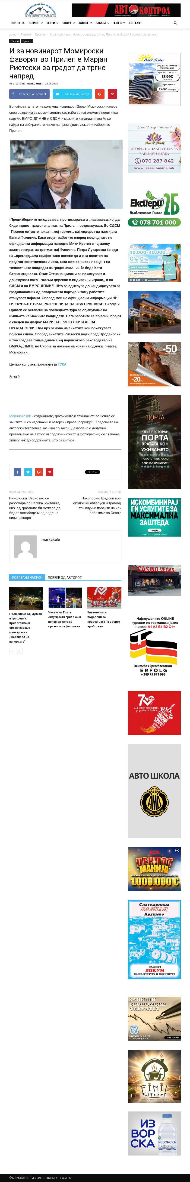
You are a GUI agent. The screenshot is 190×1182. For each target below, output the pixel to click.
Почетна (18, 23)
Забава (101, 23)
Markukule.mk (20, 416)
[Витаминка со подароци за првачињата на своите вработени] (104, 597)
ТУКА (62, 364)
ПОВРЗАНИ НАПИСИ (27, 578)
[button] (175, 23)
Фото (117, 23)
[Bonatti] (154, 364)
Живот (84, 23)
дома (12, 34)
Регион (34, 23)
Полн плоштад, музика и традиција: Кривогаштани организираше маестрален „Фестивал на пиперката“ (25, 627)
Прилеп (40, 34)
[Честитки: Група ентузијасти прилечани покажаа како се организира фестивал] (65, 598)
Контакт (135, 23)
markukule (33, 83)
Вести (51, 23)
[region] (154, 79)
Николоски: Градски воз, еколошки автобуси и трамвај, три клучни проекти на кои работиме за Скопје (97, 505)
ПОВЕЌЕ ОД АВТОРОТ (65, 578)
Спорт (66, 23)
